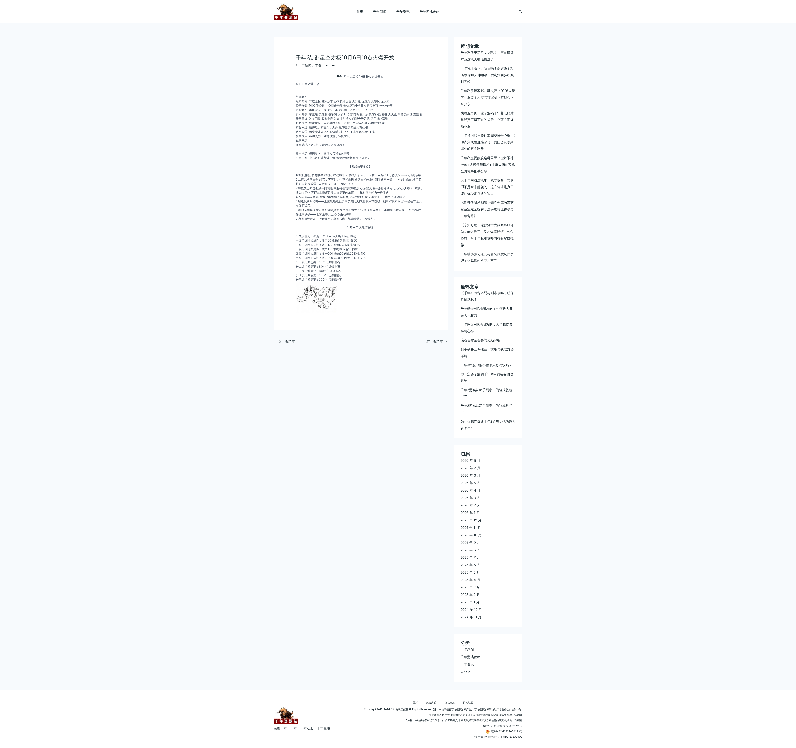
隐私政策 (450, 702)
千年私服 (306, 728)
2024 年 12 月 (471, 610)
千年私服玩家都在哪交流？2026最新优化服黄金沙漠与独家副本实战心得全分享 (488, 97)
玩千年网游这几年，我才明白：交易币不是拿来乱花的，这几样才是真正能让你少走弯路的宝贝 (487, 187)
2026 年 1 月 (470, 513)
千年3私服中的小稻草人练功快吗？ (486, 365)
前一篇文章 (284, 341)
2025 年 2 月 (470, 595)
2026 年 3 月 (470, 498)
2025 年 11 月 (471, 528)
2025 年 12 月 (471, 520)
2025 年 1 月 (470, 602)
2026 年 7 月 (470, 468)
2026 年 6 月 (470, 475)
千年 (339, 76)
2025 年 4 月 (470, 580)
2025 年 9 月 (470, 542)
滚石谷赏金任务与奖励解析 (480, 340)
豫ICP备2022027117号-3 (507, 725)
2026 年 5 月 (470, 483)
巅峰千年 (280, 728)
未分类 (466, 672)
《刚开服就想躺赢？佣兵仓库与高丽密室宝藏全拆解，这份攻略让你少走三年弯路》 (487, 209)
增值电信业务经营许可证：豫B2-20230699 (497, 736)
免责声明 (431, 702)
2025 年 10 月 (471, 535)
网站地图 (468, 702)
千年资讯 (403, 12)
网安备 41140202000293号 (506, 731)
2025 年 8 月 (470, 550)
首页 (360, 12)
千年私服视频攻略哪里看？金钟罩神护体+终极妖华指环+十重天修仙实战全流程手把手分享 (488, 164)
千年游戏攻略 (429, 12)
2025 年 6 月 (470, 565)
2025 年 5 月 (470, 572)
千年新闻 (379, 12)
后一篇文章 (436, 341)
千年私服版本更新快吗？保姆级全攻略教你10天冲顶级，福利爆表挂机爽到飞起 (487, 75)
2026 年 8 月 (470, 460)
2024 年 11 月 (471, 617)
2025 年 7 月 (470, 557)
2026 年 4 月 (471, 490)
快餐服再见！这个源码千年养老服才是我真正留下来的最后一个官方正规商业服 (487, 119)
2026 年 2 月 (470, 505)
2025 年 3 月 (470, 587)
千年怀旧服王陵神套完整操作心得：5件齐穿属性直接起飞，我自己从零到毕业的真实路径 (488, 142)
